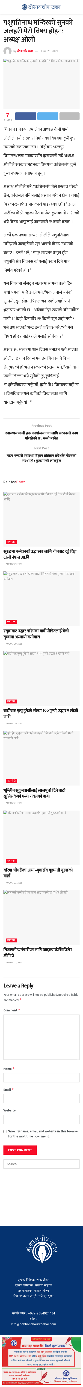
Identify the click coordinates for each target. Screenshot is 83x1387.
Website (9, 1110)
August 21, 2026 (13, 962)
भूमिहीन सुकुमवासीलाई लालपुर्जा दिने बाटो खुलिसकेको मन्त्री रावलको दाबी (34, 793)
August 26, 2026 (13, 723)
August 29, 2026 (13, 564)
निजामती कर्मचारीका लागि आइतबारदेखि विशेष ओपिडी (37, 952)
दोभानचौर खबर (25, 51)
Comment (11, 1010)
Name (9, 1069)
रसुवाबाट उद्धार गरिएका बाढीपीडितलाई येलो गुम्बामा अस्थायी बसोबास (36, 634)
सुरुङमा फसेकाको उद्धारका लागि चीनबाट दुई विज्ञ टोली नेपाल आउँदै (40, 554)
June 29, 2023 (49, 51)
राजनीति (11, 781)
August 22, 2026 (13, 883)
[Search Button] (75, 1164)
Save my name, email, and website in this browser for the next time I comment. (43, 1134)
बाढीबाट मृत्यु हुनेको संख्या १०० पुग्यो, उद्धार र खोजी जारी (40, 713)
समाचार (11, 542)
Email (8, 1089)
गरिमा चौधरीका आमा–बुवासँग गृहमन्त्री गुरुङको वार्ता (38, 873)
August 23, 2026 (13, 803)
